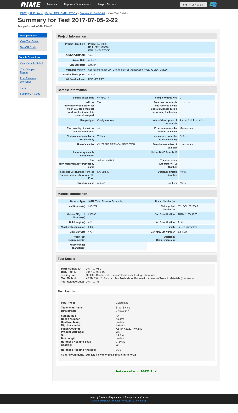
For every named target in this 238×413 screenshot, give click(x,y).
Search (51, 4)
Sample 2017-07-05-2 (92, 13)
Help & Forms (106, 4)
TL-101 (24, 87)
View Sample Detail (31, 63)
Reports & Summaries (77, 4)
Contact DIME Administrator (105, 400)
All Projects (36, 13)
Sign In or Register (193, 4)
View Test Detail (29, 41)
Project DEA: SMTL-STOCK (61, 13)
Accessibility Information (134, 400)
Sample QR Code (30, 93)
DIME (23, 13)
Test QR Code (28, 47)
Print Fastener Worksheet (28, 79)
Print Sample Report (27, 70)
